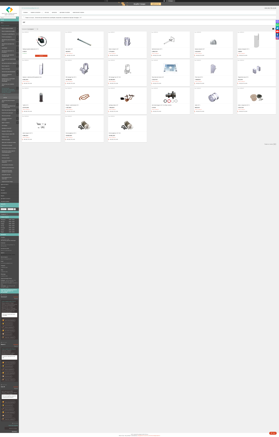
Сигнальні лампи (6, 158)
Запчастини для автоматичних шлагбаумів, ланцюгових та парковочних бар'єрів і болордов (8, 90)
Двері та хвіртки (5, 122)
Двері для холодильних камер (9, 142)
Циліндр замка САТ (113, 105)
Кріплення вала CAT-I (157, 49)
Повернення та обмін (78, 12)
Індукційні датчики (6, 174)
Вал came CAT (69, 49)
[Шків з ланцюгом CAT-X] (256, 96)
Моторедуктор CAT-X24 (115, 77)
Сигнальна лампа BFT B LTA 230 (8, 357)
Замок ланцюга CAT (114, 49)
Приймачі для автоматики (8, 167)
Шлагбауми (4, 48)
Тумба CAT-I (26, 105)
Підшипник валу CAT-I (243, 77)
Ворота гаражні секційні (7, 28)
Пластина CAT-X (199, 77)
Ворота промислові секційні (8, 31)
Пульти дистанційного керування (7, 161)
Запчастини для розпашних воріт (8, 101)
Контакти (54, 12)
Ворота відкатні (5, 66)
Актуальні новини (5, 201)
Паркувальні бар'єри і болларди (7, 119)
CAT (4, 95)
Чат (274, 433)
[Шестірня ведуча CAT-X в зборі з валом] (170, 96)
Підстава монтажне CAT (158, 77)
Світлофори (4, 125)
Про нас (3, 190)
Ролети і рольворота (6, 36)
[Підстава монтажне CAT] (170, 68)
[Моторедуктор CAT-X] (84, 68)
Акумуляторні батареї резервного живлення (7, 171)
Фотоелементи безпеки (7, 164)
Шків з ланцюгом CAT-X (244, 105)
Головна (25, 12)
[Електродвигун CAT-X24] (127, 124)
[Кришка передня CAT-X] (256, 40)
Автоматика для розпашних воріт (8, 40)
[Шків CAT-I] (213, 96)
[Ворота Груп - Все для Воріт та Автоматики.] (9, 10)
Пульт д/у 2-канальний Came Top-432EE (8, 315)
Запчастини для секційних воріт (8, 84)
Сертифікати (4, 193)
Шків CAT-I (197, 105)
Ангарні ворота (5, 155)
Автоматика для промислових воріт (9, 59)
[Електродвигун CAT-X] (84, 124)
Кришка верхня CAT (200, 49)
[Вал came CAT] (84, 40)
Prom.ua (146, 434)
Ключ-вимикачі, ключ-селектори (7, 178)
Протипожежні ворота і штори (9, 148)
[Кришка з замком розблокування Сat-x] (41, 68)
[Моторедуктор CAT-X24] (127, 68)
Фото (2, 22)
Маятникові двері (6, 139)
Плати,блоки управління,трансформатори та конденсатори (8, 106)
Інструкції (3, 187)
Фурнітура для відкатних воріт (9, 110)
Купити (41, 55)
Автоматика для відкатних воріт (8, 44)
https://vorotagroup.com (6, 259)
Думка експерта (4, 184)
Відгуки (2, 195)
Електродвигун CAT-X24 (114, 133)
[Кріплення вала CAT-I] (170, 40)
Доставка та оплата (5, 198)
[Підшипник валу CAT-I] (256, 68)
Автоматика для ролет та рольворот (8, 51)
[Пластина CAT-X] (213, 68)
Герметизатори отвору (7, 181)
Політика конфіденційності (154, 435)
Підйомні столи (5, 136)
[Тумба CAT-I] (41, 96)
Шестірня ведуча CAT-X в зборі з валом (161, 105)
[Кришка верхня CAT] (213, 40)
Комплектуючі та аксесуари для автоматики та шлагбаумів (8, 80)
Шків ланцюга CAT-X (28, 133)
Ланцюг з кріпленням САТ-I (72, 105)
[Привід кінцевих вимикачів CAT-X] (41, 40)
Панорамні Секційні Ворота (8, 34)
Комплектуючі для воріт (7, 112)
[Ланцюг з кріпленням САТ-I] (84, 96)
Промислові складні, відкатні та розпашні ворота (8, 151)
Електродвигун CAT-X (71, 133)
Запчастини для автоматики (8, 71)
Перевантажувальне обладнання (7, 75)
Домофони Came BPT (6, 128)
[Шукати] (17, 18)
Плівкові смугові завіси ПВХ (8, 134)
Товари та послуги (5, 25)
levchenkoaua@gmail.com (6, 263)
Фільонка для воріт (6, 115)
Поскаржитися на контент (143, 435)
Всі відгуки (14, 431)
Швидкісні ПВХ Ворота (7, 131)
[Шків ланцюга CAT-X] (41, 124)
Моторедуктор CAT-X (71, 77)
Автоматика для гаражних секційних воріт (8, 55)
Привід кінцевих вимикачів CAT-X (31, 49)
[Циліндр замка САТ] (127, 96)
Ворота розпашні (6, 68)
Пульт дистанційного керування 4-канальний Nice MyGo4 (9, 396)
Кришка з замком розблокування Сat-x (32, 77)
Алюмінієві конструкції (7, 145)
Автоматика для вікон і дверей (9, 63)
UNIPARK (5, 97)
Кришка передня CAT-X (243, 49)
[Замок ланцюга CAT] (127, 40)
